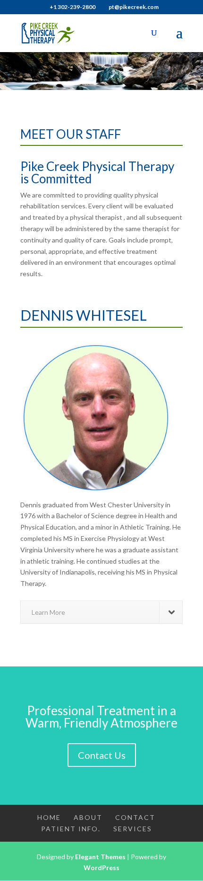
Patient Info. (71, 829)
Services (132, 829)
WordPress (101, 867)
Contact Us (102, 755)
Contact (135, 817)
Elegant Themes (100, 857)
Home (49, 817)
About (88, 817)
